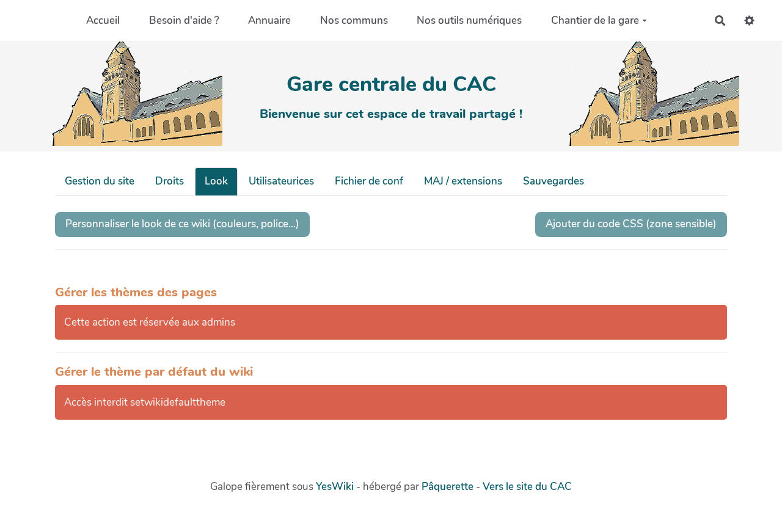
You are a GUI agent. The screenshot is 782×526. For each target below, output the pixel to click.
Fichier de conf (369, 181)
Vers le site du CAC (527, 487)
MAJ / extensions (463, 181)
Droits (169, 181)
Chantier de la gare (595, 20)
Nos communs (354, 20)
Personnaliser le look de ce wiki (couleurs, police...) (182, 224)
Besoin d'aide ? (184, 20)
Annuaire (269, 20)
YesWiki (335, 487)
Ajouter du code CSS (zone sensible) (631, 224)
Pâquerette (447, 487)
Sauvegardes (553, 181)
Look (216, 181)
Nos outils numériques (469, 20)
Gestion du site (99, 181)
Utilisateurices (281, 181)
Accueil (103, 20)
